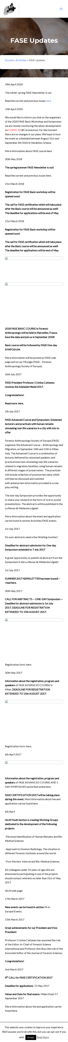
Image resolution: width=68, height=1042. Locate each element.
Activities (21, 60)
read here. (11, 582)
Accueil (9, 60)
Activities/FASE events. (44, 520)
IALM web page (14, 890)
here (48, 100)
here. (48, 175)
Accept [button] (30, 1037)
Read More (43, 1037)
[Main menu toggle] (61, 8)
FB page (28, 361)
